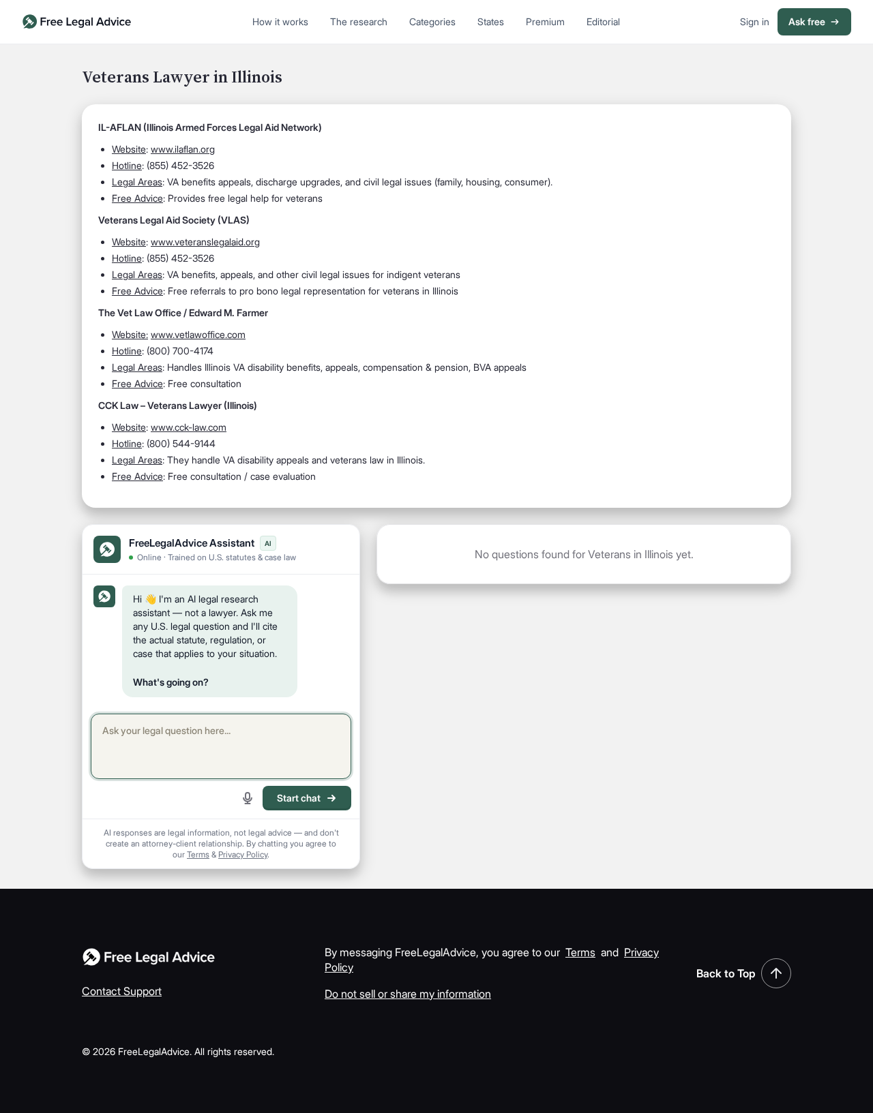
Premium (545, 21)
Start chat (299, 798)
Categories (432, 21)
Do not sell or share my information (408, 994)
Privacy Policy (242, 854)
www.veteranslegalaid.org (205, 241)
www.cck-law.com (188, 427)
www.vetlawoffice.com (198, 334)
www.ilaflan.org (183, 149)
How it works (280, 21)
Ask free (806, 21)
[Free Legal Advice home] (77, 22)
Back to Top (726, 973)
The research (358, 21)
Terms (198, 854)
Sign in (754, 21)
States (490, 21)
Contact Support (122, 991)
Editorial (603, 21)
